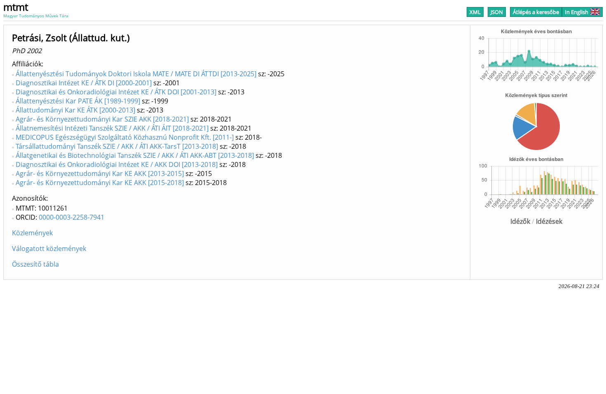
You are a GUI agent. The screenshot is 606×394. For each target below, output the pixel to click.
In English (576, 12)
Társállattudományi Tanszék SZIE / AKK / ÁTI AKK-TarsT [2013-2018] (117, 146)
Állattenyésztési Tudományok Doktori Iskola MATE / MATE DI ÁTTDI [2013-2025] (136, 73)
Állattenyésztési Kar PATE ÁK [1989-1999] (78, 101)
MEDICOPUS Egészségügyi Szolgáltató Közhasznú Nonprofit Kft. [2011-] (125, 137)
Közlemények (32, 232)
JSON (497, 12)
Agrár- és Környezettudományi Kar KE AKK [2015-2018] (100, 182)
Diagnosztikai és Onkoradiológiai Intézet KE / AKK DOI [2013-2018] (117, 164)
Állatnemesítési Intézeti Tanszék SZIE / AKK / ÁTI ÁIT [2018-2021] (112, 128)
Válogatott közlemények (49, 248)
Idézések (549, 221)
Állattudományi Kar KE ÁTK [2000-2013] (75, 110)
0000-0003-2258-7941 (71, 217)
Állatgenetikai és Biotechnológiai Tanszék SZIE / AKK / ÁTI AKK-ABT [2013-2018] (135, 155)
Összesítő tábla (35, 264)
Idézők (520, 221)
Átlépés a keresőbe (536, 12)
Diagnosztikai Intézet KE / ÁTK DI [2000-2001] (84, 82)
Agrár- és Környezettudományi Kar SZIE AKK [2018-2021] (102, 119)
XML (475, 12)
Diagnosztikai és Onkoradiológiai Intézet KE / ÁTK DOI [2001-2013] (116, 91)
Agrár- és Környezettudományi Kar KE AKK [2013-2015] (100, 173)
